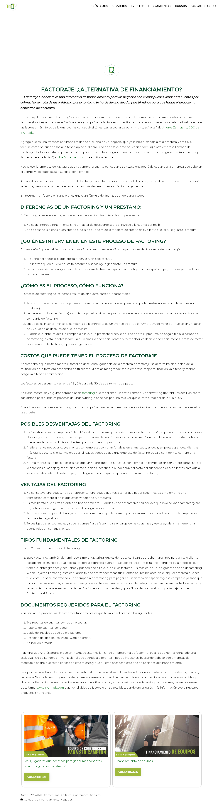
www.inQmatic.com (50, 687)
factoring (89, 393)
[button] (215, 6)
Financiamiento (49, 799)
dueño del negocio (71, 157)
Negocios (67, 799)
